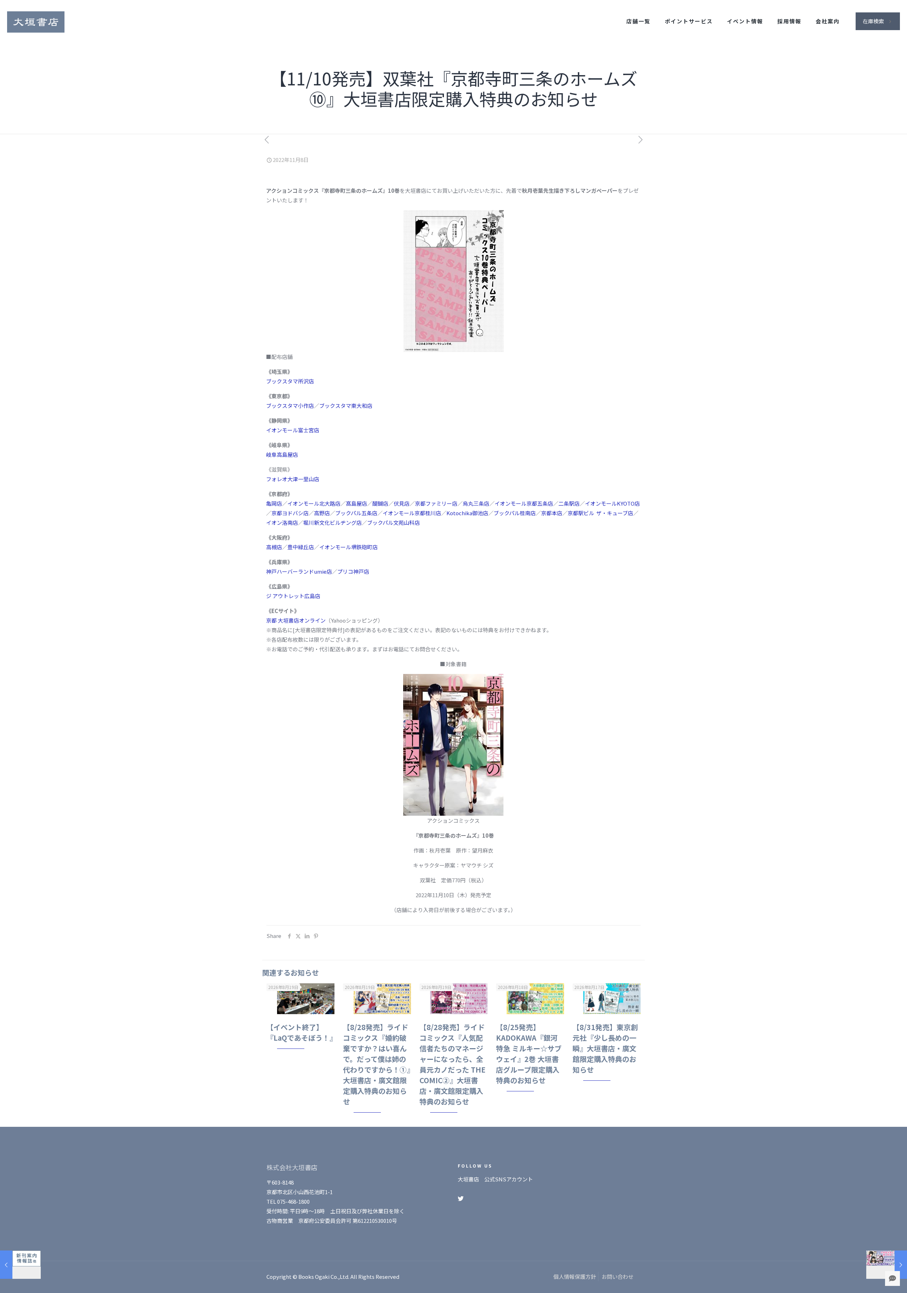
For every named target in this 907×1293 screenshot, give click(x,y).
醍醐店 (380, 503)
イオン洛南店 (282, 522)
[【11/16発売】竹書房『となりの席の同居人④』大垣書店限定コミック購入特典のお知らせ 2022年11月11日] (886, 1264)
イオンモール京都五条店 (524, 503)
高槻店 (274, 547)
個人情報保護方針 (574, 1276)
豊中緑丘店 (300, 547)
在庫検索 (873, 21)
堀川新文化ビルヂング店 (332, 522)
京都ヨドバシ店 (290, 513)
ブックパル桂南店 (515, 513)
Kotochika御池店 (467, 513)
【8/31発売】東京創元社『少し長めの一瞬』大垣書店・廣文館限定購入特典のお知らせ (605, 1048)
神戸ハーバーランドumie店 (299, 571)
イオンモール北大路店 (313, 503)
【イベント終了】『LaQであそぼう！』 (301, 1032)
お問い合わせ (617, 1276)
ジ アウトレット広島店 (293, 596)
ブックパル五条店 (356, 513)
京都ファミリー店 (436, 503)
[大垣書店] (35, 21)
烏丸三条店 (476, 503)
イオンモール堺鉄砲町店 (348, 547)
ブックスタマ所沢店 (290, 381)
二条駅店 (569, 503)
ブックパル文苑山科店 (393, 522)
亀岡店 (274, 503)
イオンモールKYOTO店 (612, 503)
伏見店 (402, 503)
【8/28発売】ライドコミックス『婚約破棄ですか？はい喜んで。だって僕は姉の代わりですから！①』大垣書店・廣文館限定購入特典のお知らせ (376, 1064)
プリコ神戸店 (353, 571)
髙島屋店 (356, 503)
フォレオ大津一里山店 (292, 479)
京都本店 (551, 513)
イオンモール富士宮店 (292, 430)
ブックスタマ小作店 (290, 405)
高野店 (322, 513)
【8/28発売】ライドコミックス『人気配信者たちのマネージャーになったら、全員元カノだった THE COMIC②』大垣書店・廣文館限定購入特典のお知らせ (452, 1064)
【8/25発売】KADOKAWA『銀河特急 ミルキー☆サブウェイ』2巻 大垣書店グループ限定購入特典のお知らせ (529, 1053)
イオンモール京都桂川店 (412, 513)
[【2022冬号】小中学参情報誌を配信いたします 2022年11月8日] (20, 1264)
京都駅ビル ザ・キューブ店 (600, 513)
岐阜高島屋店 (282, 454)
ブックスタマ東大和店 (345, 405)
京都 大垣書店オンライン (296, 620)
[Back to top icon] (873, 1278)
